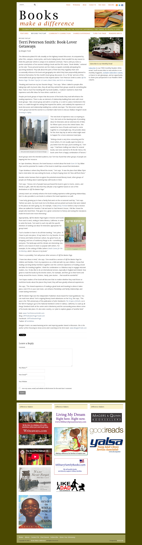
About (84, 5)
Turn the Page (99, 33)
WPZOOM (120, 540)
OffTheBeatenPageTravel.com (34, 316)
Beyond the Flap (38, 33)
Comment (22, 347)
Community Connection (60, 33)
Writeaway (76, 5)
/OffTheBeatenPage (34, 318)
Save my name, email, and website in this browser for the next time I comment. (47, 388)
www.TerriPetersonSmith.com (33, 313)
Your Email (22, 374)
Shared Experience (81, 33)
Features (24, 33)
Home (68, 5)
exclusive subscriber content (112, 73)
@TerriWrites (29, 321)
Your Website (23, 381)
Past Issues (102, 5)
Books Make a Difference (38, 540)
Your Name (22, 368)
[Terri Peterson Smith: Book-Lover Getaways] (106, 49)
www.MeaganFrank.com (78, 328)
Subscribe (111, 5)
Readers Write (115, 33)
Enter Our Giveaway (67, 537)
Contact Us (92, 5)
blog (70, 298)
